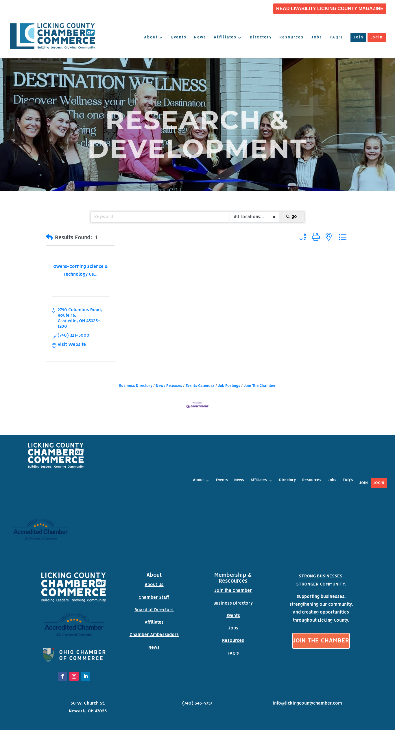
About (151, 38)
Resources (291, 38)
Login (376, 38)
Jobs (316, 38)
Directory (261, 38)
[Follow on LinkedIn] (85, 676)
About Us (154, 585)
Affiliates (225, 38)
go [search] (294, 216)
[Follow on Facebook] (62, 676)
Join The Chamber (260, 386)
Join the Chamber (233, 590)
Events (179, 38)
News (200, 38)
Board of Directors (153, 610)
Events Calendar (200, 386)
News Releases (169, 386)
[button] (49, 238)
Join (358, 38)
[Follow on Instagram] (74, 676)
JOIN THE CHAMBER (321, 641)
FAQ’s (336, 38)
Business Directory (135, 386)
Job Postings (229, 386)
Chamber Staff (154, 597)
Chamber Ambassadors (154, 635)
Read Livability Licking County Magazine (329, 8)
